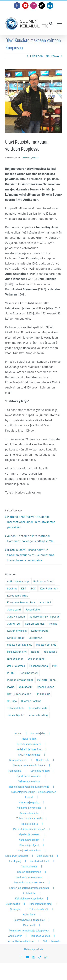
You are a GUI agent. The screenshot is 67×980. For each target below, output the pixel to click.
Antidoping (15, 861)
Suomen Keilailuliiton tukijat (29, 919)
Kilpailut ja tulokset (29, 834)
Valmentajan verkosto (29, 807)
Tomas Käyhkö (15, 715)
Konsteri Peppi (40, 630)
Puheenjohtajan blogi (20, 679)
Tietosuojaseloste (33, 949)
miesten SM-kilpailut (19, 644)
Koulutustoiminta (29, 813)
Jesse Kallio (32, 609)
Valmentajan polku (29, 802)
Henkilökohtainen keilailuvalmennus (29, 786)
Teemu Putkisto (38, 707)
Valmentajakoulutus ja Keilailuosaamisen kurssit (33, 794)
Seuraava (52, 56)
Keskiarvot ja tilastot (16, 855)
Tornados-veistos (40, 935)
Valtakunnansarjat (29, 839)
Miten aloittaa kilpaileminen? (29, 829)
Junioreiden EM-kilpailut (44, 616)
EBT (23, 588)
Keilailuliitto (29, 893)
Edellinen (36, 56)
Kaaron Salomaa (34, 623)
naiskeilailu (50, 651)
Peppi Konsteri (29, 672)
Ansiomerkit (15, 935)
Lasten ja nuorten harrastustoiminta (29, 887)
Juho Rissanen (16, 616)
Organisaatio (13, 903)
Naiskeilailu (42, 759)
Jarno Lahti (14, 609)
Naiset (35, 651)
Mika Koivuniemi (17, 651)
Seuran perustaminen (29, 871)
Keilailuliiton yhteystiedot (29, 898)
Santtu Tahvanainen (19, 693)
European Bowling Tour (21, 602)
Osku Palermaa (16, 665)
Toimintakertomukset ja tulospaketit (29, 930)
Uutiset (18, 733)
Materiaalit (29, 925)
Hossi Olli (45, 602)
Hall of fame (29, 914)
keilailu (53, 623)
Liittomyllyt (35, 637)
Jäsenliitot (26, 157)
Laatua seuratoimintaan (29, 877)
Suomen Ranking (31, 700)
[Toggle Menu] (59, 23)
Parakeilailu (14, 770)
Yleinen (35, 157)
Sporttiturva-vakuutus (29, 775)
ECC (33, 588)
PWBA (11, 686)
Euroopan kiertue (17, 595)
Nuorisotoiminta (18, 759)
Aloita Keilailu (29, 738)
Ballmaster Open (43, 581)
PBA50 (11, 672)
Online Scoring (45, 855)
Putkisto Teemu (46, 679)
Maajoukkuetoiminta (29, 850)
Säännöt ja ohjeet (29, 845)
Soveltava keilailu (40, 770)
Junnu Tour (14, 623)
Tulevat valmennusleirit (29, 818)
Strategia (15, 909)
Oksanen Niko (36, 658)
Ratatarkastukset (39, 861)
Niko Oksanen (15, 658)
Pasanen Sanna (38, 665)
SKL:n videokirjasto (29, 754)
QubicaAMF (25, 686)
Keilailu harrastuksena (29, 743)
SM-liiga (12, 700)
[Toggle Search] (51, 23)
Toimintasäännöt (38, 909)
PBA (54, 665)
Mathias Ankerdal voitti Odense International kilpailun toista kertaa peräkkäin (31, 522)
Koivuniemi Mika (17, 630)
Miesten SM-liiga (46, 644)
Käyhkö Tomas (15, 637)
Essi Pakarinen (49, 588)
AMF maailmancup (18, 581)
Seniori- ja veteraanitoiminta (29, 765)
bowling (12, 588)
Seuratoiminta (29, 866)
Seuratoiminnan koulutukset (29, 882)
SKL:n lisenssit (51, 941)
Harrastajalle (38, 733)
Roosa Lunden (45, 686)
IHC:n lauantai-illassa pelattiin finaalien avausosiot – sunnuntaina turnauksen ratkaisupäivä (30, 555)
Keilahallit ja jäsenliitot (29, 749)
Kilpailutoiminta (29, 823)
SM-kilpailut (43, 693)
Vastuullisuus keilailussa (21, 941)
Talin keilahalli (15, 707)
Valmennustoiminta (29, 781)
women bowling (38, 715)
